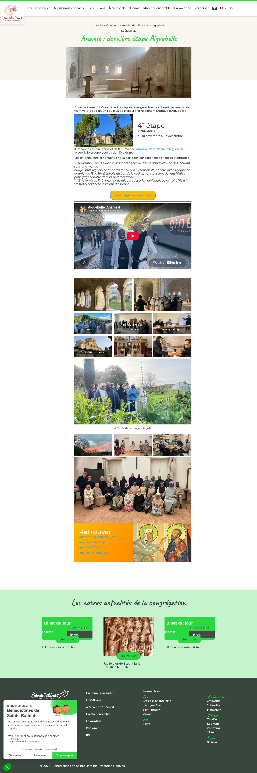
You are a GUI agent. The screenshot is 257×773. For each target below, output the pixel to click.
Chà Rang (213, 728)
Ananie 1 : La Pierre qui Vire (97, 537)
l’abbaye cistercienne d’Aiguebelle (160, 149)
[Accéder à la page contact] (214, 8)
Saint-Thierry (151, 709)
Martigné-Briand (153, 705)
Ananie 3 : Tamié (90, 547)
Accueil (96, 25)
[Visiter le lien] (12, 13)
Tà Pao (211, 732)
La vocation (182, 8)
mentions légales (112, 766)
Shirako (212, 742)
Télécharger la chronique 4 (133, 195)
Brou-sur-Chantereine (157, 701)
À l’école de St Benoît (124, 8)
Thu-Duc (212, 719)
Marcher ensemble (157, 8)
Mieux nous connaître (69, 8)
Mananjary (214, 709)
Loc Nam (213, 723)
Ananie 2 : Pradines (92, 542)
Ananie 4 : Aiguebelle (93, 552)
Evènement (111, 25)
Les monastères (39, 8)
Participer (202, 8)
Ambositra (213, 701)
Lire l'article (67, 639)
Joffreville (213, 705)
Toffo (146, 723)
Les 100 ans (96, 8)
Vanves (147, 714)
